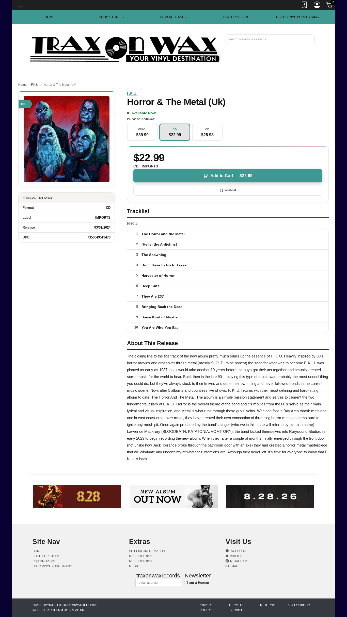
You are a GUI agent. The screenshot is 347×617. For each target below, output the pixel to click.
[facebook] (310, 48)
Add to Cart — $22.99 (231, 176)
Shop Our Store (46, 556)
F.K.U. (35, 85)
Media (134, 566)
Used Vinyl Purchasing (297, 17)
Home (22, 85)
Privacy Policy (205, 607)
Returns (267, 605)
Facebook (237, 551)
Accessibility (299, 605)
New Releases (173, 17)
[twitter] (311, 48)
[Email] (313, 48)
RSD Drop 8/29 (235, 17)
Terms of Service (236, 607)
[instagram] (312, 48)
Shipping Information (147, 551)
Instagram (238, 561)
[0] (330, 6)
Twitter (236, 556)
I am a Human (198, 583)
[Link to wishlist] (304, 6)
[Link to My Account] (317, 6)
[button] (111, 17)
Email (234, 566)
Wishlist (230, 190)
